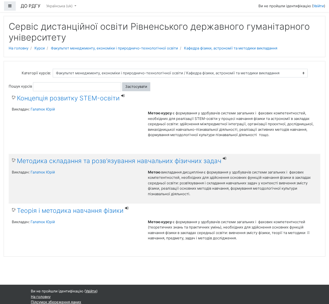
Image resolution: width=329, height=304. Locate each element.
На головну (18, 48)
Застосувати (136, 86)
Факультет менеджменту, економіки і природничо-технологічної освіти (114, 48)
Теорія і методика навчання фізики (70, 210)
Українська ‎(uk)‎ (59, 6)
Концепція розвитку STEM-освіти (68, 98)
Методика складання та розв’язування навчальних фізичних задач (119, 161)
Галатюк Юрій (43, 109)
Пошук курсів (20, 86)
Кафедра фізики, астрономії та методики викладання (230, 48)
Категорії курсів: (36, 73)
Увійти (318, 6)
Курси (39, 48)
